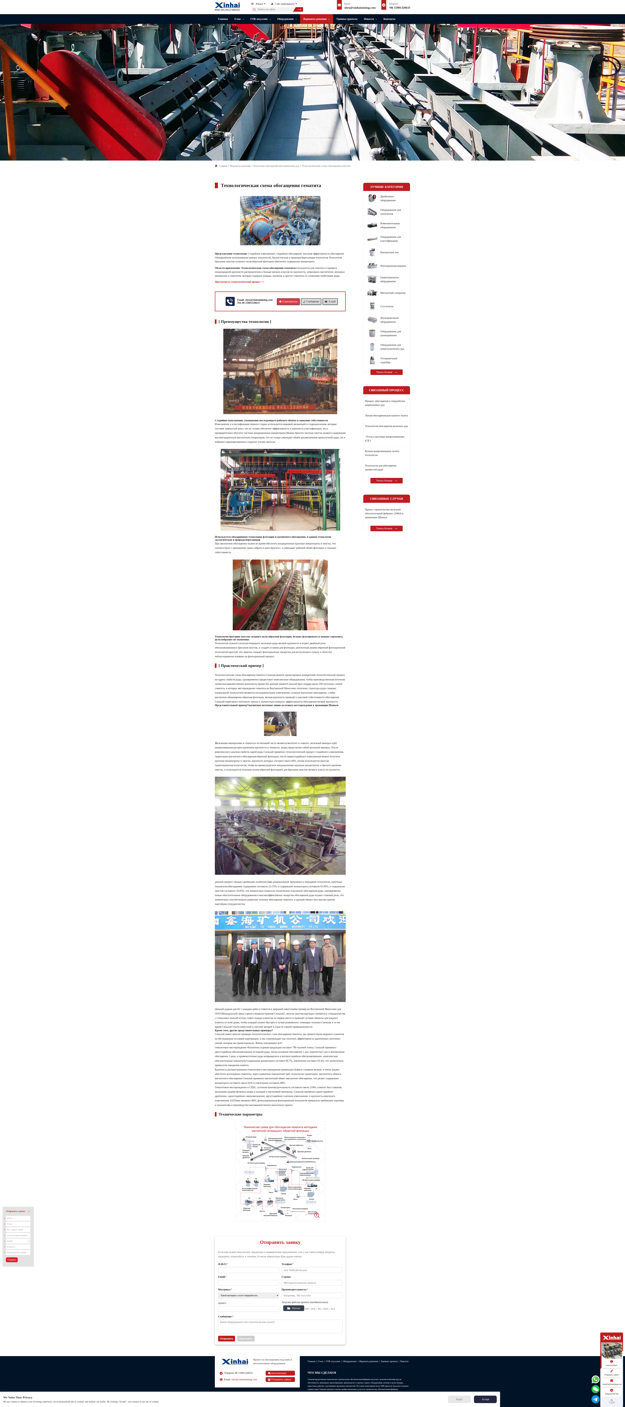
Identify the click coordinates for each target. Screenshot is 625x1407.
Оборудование (285, 19)
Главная (223, 19)
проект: (222, 1303)
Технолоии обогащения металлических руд (276, 166)
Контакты (389, 19)
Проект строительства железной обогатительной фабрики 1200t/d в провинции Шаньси (384, 513)
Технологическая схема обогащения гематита (326, 166)
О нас (237, 19)
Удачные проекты (346, 19)
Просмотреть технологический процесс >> (239, 281)
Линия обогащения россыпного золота (386, 415)
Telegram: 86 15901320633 (238, 1373)
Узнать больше (384, 372)
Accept (485, 1399)
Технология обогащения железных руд (386, 426)
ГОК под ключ (259, 19)
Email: (240, 1379)
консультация (278, 1373)
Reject (459, 1399)
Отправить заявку (281, 1379)
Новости (369, 19)
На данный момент (276, 684)
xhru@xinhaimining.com (360, 7)
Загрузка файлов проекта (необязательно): (305, 1302)
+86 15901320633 (399, 7)
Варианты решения (315, 19)
